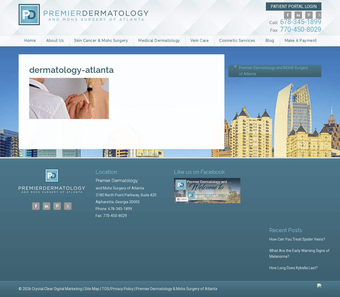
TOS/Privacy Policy (118, 289)
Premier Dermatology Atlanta (83, 14)
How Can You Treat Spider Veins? (297, 239)
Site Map (91, 289)
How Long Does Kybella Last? (293, 268)
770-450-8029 (295, 29)
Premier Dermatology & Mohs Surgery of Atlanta (176, 289)
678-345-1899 (295, 22)
